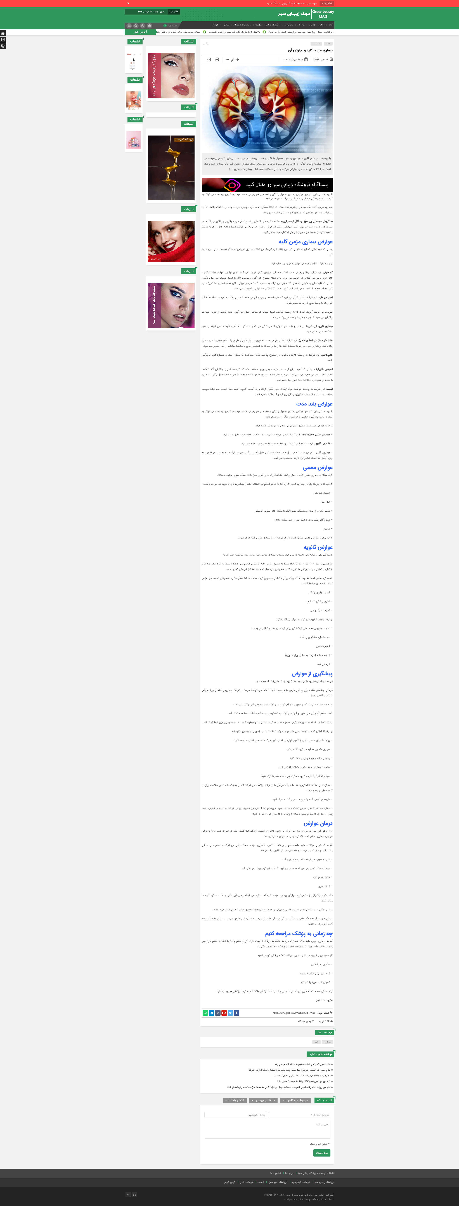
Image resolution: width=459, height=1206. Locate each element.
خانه (330, 25)
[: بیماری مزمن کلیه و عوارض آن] (208, 59)
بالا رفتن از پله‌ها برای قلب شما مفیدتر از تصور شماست (325, 32)
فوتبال (215, 25)
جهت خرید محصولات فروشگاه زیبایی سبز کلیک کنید (292, 4)
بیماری (328, 1042)
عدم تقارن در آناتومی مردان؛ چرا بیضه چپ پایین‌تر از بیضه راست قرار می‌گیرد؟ (289, 1070)
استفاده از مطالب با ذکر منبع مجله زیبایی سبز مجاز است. (308, 1199)
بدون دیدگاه (304, 1021)
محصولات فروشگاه (242, 25)
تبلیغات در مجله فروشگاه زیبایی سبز (316, 1173)
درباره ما (289, 1173)
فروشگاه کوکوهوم (301, 1182)
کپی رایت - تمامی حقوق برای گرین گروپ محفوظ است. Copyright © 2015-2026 (298, 1195)
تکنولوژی (289, 25)
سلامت (258, 25)
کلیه (316, 1042)
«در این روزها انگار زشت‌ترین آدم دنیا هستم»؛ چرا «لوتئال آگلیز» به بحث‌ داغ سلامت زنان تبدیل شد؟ (278, 1087)
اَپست (261, 1182)
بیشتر (226, 25)
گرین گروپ (229, 1182)
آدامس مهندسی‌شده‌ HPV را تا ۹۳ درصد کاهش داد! (206, 32)
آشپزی (312, 25)
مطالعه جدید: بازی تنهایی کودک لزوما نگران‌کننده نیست (265, 32)
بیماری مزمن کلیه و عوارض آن (310, 50)
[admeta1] (267, 185)
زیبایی (322, 25)
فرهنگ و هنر (272, 25)
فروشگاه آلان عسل (277, 1182)
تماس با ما (275, 1173)
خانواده (301, 25)
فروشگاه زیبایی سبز (324, 1182)
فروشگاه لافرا (246, 1182)
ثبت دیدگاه (322, 1153)
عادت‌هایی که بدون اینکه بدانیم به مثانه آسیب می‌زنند (302, 1064)
